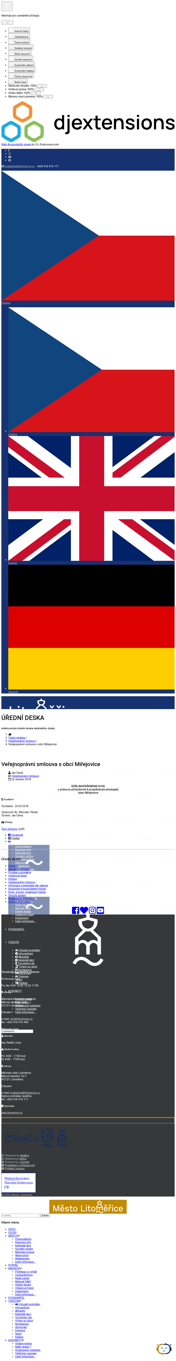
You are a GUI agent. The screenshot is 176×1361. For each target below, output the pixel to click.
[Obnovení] (4, 22)
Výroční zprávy (17, 895)
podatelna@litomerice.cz (20, 166)
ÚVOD (11, 1229)
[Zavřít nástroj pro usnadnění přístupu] (10, 22)
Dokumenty (22, 918)
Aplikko (24, 1155)
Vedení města (23, 1343)
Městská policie (24, 859)
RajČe (22, 1158)
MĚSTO (12, 1235)
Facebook (17, 835)
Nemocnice (22, 862)
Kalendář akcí (23, 853)
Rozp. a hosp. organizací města (27, 892)
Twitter (15, 838)
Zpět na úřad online (19, 901)
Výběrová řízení (24, 914)
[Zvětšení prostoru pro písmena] (50, 96)
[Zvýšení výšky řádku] (38, 93)
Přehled (13, 866)
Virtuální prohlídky (29, 950)
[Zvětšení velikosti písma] (42, 89)
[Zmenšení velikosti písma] (36, 89)
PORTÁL (13, 1265)
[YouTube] (100, 912)
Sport (18, 1333)
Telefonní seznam (26, 1009)
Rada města (22, 905)
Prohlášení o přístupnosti (20, 1165)
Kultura (23, 983)
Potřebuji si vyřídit (26, 1271)
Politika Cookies (15, 1168)
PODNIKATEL (16, 929)
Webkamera (22, 866)
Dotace (12, 879)
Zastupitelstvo (24, 1275)
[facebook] (9, 150)
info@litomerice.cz (21, 1019)
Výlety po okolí (28, 966)
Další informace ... (25, 921)
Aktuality (23, 956)
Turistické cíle (26, 963)
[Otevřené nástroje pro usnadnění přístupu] (6, 6)
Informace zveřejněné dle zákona (28, 885)
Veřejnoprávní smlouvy (25, 776)
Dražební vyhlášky (19, 869)
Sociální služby (24, 856)
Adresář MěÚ (23, 908)
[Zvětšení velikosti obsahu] (44, 86)
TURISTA (13, 942)
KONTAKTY (15, 991)
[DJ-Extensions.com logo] (88, 141)
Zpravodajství (23, 846)
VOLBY (12, 825)
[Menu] (2, 797)
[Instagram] (9, 153)
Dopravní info (23, 849)
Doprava (23, 976)
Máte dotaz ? (23, 1346)
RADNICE (14, 1268)
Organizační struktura (27, 1005)
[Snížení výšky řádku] (33, 93)
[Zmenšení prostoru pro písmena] (45, 96)
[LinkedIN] (9, 841)
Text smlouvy (9, 829)
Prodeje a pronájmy (19, 872)
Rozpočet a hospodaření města (27, 888)
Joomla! (25, 1162)
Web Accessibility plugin (16, 144)
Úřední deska (23, 911)
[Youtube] (9, 157)
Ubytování (21, 1327)
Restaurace (24, 970)
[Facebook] (9, 160)
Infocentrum (25, 953)
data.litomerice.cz (12, 1112)
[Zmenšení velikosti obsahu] (39, 86)
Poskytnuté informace (21, 898)
